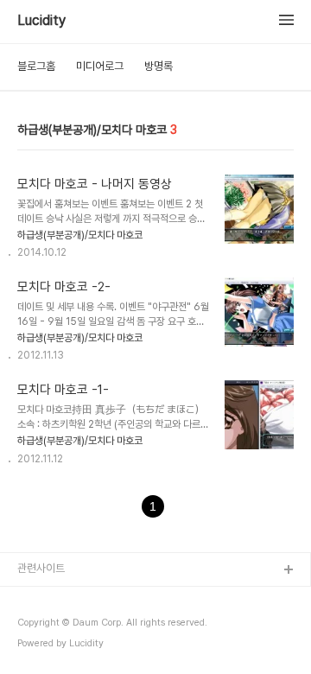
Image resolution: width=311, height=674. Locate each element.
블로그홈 (36, 66)
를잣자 (32, 598)
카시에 (32, 653)
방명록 (158, 66)
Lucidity (41, 21)
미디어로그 (100, 66)
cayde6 (37, 626)
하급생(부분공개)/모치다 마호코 (80, 235)
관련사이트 (41, 568)
